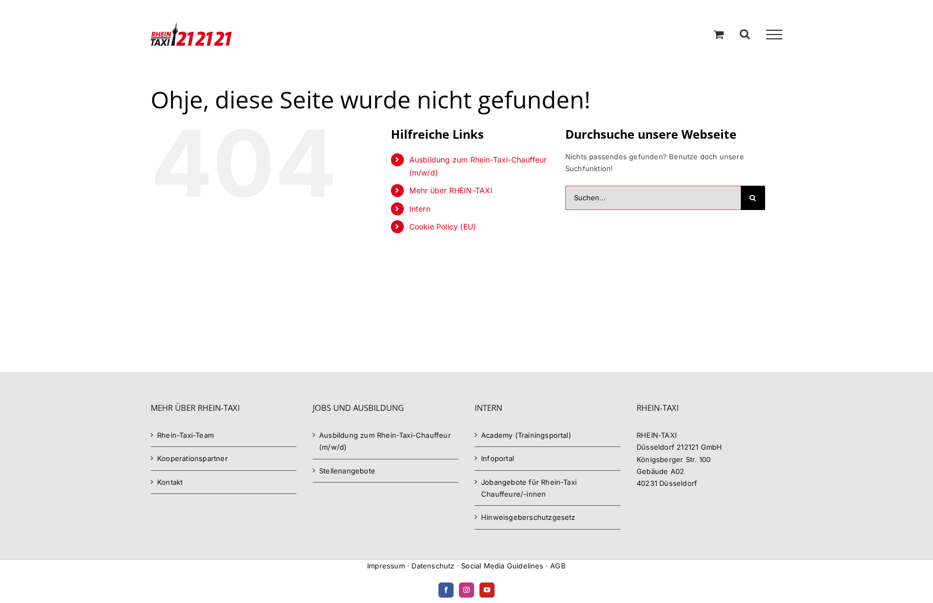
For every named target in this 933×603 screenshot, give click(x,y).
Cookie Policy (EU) (442, 226)
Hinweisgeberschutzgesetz (528, 517)
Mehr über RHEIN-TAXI (451, 190)
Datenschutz (432, 565)
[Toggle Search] (745, 34)
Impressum (386, 565)
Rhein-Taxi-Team (185, 435)
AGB (558, 565)
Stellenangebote (347, 470)
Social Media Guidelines (502, 565)
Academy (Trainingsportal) (526, 435)
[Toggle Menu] (774, 34)
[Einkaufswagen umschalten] (719, 34)
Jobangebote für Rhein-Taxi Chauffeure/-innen (529, 488)
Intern (419, 208)
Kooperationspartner (192, 458)
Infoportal (497, 458)
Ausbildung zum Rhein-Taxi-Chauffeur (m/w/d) (385, 441)
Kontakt (169, 482)
